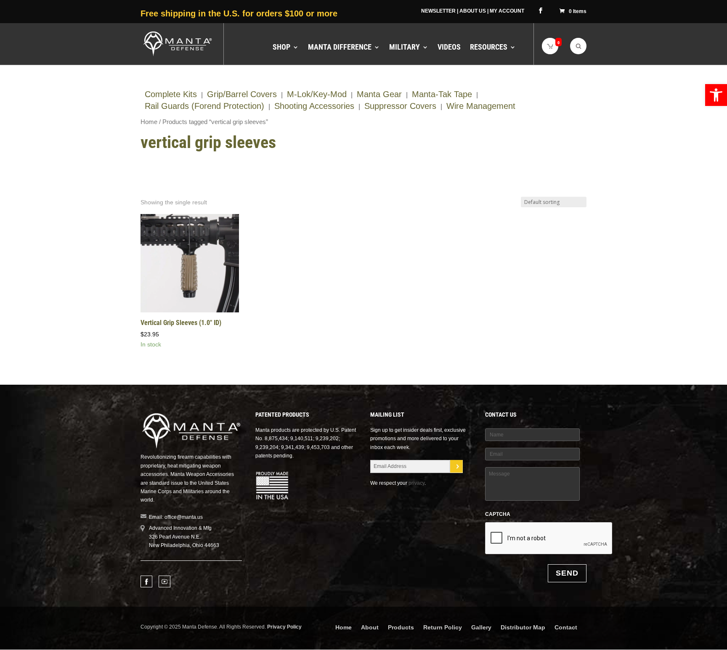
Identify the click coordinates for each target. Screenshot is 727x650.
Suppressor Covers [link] (400, 106)
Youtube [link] (164, 581)
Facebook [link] (146, 581)
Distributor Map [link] (523, 627)
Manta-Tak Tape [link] (442, 94)
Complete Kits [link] (171, 94)
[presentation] (549, 538)
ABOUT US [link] (472, 11)
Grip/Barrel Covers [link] (242, 94)
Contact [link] (566, 627)
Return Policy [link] (442, 627)
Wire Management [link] (480, 106)
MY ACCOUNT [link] (507, 11)
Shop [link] (281, 47)
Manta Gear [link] (379, 94)
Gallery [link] (481, 627)
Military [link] (404, 47)
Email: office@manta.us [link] (176, 517)
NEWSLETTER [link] (438, 11)
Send (567, 573)
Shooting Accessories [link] (314, 106)
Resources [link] (488, 47)
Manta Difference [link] (339, 47)
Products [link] (401, 627)
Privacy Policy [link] (284, 627)
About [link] (370, 627)
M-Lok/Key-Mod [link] (317, 94)
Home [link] (149, 122)
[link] (716, 95)
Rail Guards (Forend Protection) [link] (204, 106)
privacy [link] (417, 483)
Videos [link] (449, 47)
